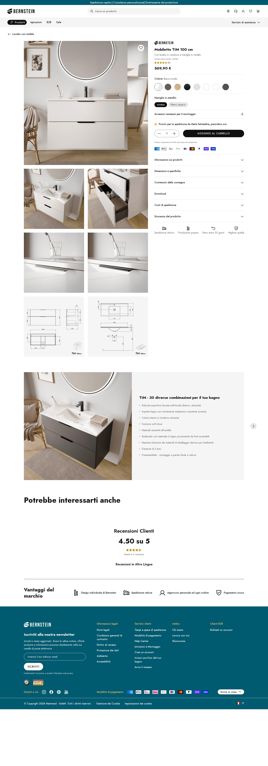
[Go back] (9, 34)
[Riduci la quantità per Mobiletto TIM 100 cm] (159, 133)
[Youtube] (66, 692)
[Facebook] (51, 692)
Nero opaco (178, 104)
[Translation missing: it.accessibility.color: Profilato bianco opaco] (197, 87)
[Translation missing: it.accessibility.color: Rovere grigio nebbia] (177, 87)
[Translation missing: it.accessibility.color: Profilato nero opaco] (225, 87)
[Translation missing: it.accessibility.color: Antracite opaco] (168, 87)
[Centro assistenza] (235, 11)
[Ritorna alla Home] (20, 11)
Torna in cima (228, 692)
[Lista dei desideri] (250, 11)
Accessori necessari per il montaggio (175, 114)
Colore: (165, 78)
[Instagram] (44, 692)
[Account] (243, 11)
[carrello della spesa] (258, 11)
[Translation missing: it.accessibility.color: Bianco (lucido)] (158, 87)
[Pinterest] (59, 692)
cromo (161, 104)
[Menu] (16, 738)
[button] (160, 62)
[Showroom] (228, 11)
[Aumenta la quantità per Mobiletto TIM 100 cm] (174, 133)
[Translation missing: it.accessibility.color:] (206, 87)
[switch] (10, 760)
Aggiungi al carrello (213, 133)
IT (243, 703)
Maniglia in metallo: (165, 98)
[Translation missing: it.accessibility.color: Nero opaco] (187, 87)
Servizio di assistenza (244, 22)
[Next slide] (253, 426)
